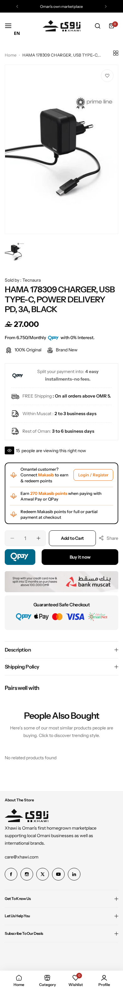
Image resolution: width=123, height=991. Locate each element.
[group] (61, 149)
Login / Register (93, 474)
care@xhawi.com (21, 857)
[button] (17, 6)
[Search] (97, 26)
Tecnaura (31, 280)
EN (17, 33)
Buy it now (80, 557)
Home (10, 54)
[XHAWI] (61, 26)
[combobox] (17, 33)
